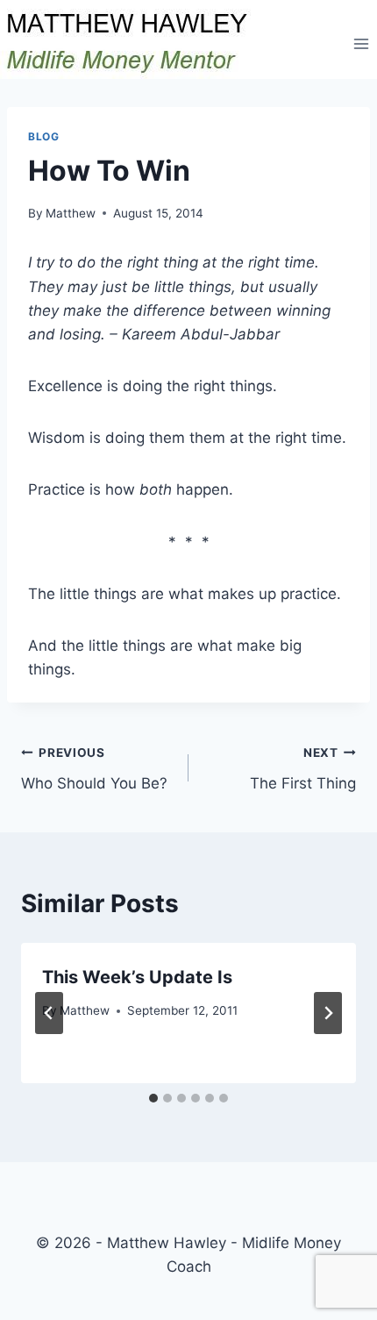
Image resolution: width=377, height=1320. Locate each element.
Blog (43, 136)
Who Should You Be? (94, 769)
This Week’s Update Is (137, 977)
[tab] (153, 1098)
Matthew (71, 213)
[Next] (328, 1013)
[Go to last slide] (49, 1013)
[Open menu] (361, 43)
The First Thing (303, 769)
